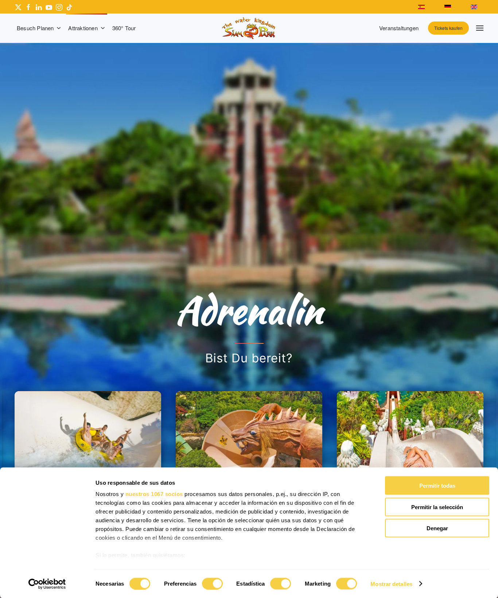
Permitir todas (437, 486)
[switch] (212, 583)
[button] (479, 28)
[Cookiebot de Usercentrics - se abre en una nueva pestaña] (47, 583)
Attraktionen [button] (82, 28)
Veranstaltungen (399, 28)
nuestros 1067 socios (154, 494)
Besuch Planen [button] (35, 28)
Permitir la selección (437, 507)
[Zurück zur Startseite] (249, 28)
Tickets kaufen (448, 28)
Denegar (437, 528)
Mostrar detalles (391, 584)
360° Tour (124, 28)
